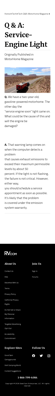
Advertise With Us (11, 282)
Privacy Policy (10, 294)
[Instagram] (48, 356)
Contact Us (9, 271)
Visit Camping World (13, 365)
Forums (35, 276)
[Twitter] (41, 355)
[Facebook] (33, 355)
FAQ (6, 276)
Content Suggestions (13, 371)
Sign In (34, 271)
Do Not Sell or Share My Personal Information (12, 314)
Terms (7, 288)
